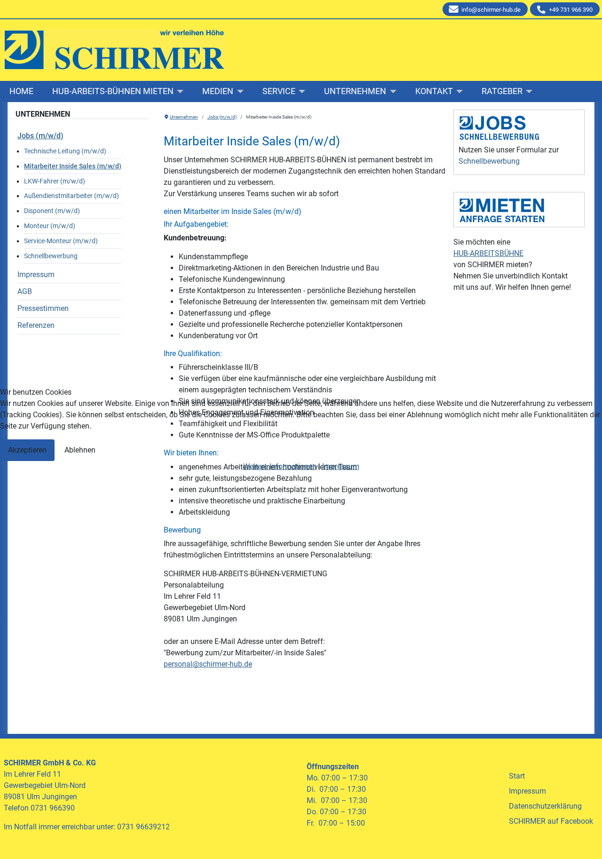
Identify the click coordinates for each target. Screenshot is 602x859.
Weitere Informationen (280, 466)
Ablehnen (79, 449)
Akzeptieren (27, 449)
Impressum (340, 466)
